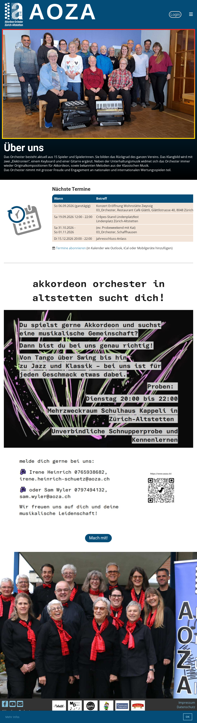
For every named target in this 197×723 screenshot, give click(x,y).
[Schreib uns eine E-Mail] (20, 704)
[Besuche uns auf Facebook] (5, 704)
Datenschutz (186, 707)
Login (175, 14)
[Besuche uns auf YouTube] (12, 704)
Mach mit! (98, 537)
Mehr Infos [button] (12, 717)
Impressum (187, 702)
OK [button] (187, 717)
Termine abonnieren (71, 248)
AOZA (63, 11)
